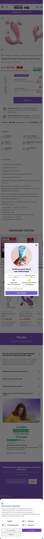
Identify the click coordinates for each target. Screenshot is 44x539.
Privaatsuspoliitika (34, 501)
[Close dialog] (36, 245)
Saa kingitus (21, 293)
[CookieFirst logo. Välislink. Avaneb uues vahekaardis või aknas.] (2, 504)
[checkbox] (4, 521)
